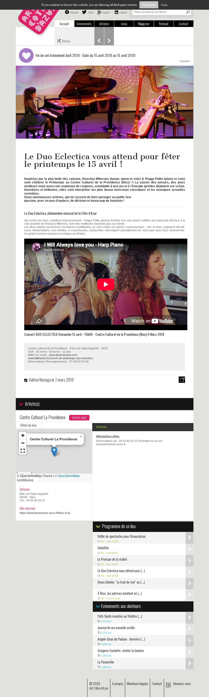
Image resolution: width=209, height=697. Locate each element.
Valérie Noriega (40, 380)
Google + (106, 12)
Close (164, 4)
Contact (183, 23)
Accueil (64, 23)
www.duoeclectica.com (63, 354)
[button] (54, 451)
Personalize (149, 5)
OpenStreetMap (69, 475)
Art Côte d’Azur (98, 688)
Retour (63, 40)
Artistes (104, 23)
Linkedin (123, 12)
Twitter (90, 12)
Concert (185, 61)
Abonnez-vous (182, 683)
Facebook (74, 12)
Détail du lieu (28, 425)
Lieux (124, 23)
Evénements (84, 23)
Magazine (143, 23)
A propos (117, 683)
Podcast (163, 23)
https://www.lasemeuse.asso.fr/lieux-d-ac (45, 512)
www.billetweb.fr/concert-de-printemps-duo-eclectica (60, 358)
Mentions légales (137, 683)
